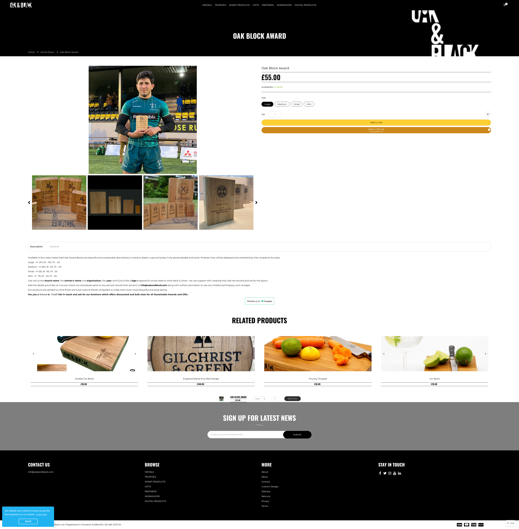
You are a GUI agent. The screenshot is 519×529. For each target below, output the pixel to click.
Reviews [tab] (54, 246)
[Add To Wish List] (488, 114)
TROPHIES (150, 477)
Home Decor (47, 52)
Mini (309, 104)
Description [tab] (36, 246)
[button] (376, 130)
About (265, 472)
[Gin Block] (434, 353)
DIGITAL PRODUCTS (155, 501)
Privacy (265, 501)
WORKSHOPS (152, 496)
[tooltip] (489, 130)
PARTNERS (151, 491)
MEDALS (149, 472)
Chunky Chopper (318, 378)
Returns (266, 496)
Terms (265, 506)
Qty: (263, 114)
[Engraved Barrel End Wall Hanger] (201, 353)
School (43, 294)
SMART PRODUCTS (155, 481)
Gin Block (435, 378)
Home (31, 52)
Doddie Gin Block (84, 378)
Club (53, 294)
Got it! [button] (28, 521)
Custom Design (270, 486)
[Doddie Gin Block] (84, 353)
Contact (266, 481)
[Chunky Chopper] (318, 353)
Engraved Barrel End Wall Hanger (201, 378)
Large (267, 104)
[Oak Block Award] (221, 398)
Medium (282, 104)
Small (297, 104)
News (265, 477)
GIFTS (148, 486)
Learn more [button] (41, 514)
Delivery (266, 491)
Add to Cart (376, 122)
